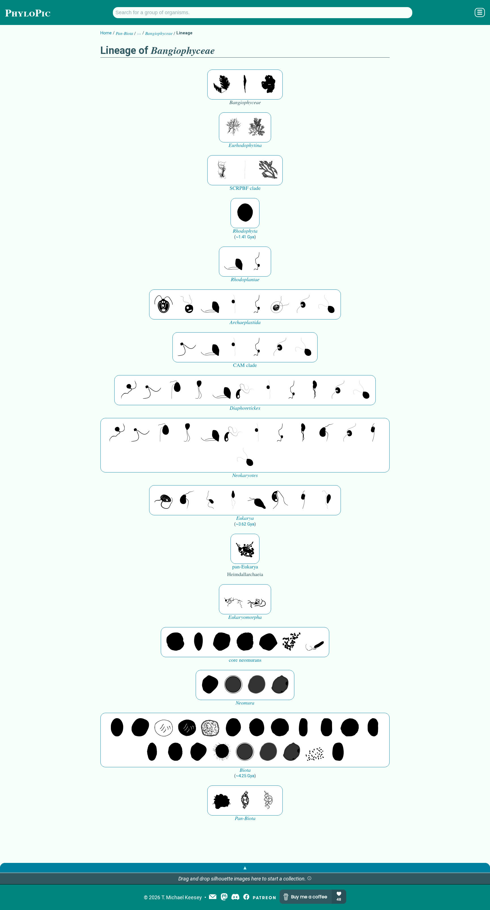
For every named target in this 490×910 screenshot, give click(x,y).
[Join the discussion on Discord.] (235, 897)
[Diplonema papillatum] (257, 500)
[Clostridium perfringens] (326, 727)
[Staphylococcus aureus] (280, 727)
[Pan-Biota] (222, 800)
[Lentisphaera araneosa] (350, 727)
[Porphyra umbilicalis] (268, 84)
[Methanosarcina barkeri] (222, 642)
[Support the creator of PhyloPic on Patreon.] (264, 897)
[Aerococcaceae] (140, 727)
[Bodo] (233, 500)
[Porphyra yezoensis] (222, 84)
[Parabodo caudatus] (326, 500)
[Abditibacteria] (233, 727)
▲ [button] (245, 868)
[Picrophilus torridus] (245, 642)
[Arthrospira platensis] (303, 727)
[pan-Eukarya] (245, 548)
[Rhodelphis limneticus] (233, 261)
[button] (309, 879)
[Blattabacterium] (117, 727)
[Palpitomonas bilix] (187, 347)
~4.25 (245, 775)
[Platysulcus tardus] (175, 390)
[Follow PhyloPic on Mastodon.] (224, 897)
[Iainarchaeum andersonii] (280, 685)
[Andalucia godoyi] (210, 500)
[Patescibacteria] (152, 752)
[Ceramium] (257, 127)
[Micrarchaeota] (233, 685)
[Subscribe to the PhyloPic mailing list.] (213, 897)
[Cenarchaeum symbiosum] (291, 642)
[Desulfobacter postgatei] (315, 752)
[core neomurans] (315, 642)
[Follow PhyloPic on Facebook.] (246, 897)
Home (106, 32)
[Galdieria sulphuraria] (245, 213)
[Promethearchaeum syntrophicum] (233, 599)
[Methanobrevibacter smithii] (198, 642)
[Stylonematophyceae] (268, 170)
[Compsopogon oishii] (222, 170)
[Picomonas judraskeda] (257, 261)
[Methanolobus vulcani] (268, 642)
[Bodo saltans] (164, 500)
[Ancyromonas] (373, 433)
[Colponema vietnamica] (315, 390)
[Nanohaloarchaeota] (257, 685)
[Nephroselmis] (303, 304)
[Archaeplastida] (187, 304)
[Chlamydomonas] (326, 304)
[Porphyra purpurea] (245, 84)
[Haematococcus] (280, 304)
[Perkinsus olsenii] (245, 390)
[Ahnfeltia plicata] (233, 127)
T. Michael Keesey (181, 897)
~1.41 (245, 236)
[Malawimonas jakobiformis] (326, 433)
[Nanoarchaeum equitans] (210, 685)
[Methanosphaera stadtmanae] (175, 642)
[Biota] (164, 727)
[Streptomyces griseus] (257, 727)
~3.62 (245, 524)
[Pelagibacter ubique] (373, 727)
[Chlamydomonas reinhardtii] (164, 304)
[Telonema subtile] (198, 390)
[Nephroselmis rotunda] (233, 304)
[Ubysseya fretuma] (129, 390)
